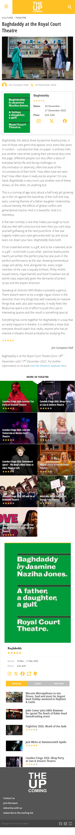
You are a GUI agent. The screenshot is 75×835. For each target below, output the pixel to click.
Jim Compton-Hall (18, 85)
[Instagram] (9, 674)
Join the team (10, 803)
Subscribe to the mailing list (18, 812)
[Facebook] (22, 674)
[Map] (35, 674)
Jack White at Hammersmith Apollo (46, 742)
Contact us (9, 798)
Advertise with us (12, 807)
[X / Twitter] (16, 674)
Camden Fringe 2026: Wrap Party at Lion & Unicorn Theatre (45, 759)
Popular (16, 683)
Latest (37, 683)
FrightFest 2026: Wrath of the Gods (46, 726)
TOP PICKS (59, 683)
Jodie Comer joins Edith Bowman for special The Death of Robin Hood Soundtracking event (46, 713)
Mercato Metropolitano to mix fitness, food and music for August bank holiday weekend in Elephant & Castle (46, 698)
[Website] (29, 674)
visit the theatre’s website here (48, 366)
